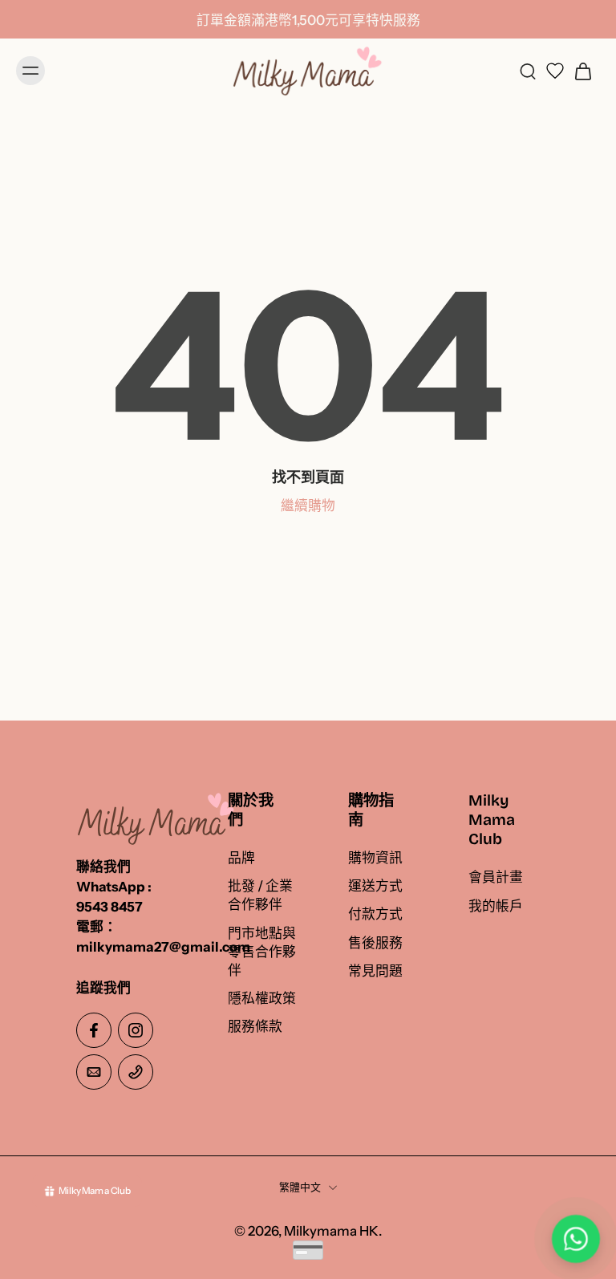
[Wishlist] (555, 70)
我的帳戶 (495, 906)
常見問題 (375, 971)
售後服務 (375, 943)
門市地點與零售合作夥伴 (262, 951)
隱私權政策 (262, 998)
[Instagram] (135, 1030)
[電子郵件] (93, 1072)
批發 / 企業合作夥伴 (260, 896)
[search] (527, 71)
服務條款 (255, 1026)
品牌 (241, 858)
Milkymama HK (331, 1231)
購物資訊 (375, 858)
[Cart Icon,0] (582, 70)
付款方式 (375, 915)
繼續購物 (308, 505)
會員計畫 (495, 878)
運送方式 (375, 887)
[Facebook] (93, 1030)
